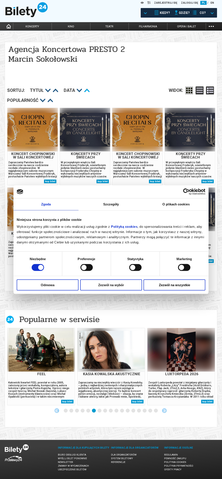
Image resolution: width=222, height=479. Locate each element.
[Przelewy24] (13, 462)
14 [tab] (139, 411)
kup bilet (50, 181)
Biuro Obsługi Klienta (72, 454)
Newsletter (65, 462)
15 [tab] (145, 411)
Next (164, 410)
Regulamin (171, 454)
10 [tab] (116, 411)
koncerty (32, 26)
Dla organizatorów (124, 454)
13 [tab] (133, 411)
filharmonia (148, 26)
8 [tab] (105, 411)
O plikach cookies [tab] (176, 204)
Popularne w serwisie (59, 319)
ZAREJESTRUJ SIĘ (165, 2)
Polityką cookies (124, 226)
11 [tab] (122, 411)
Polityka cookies (175, 462)
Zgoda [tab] (46, 204)
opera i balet (186, 26)
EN (212, 2)
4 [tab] (83, 411)
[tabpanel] (41, 366)
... (211, 26)
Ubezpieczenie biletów (72, 469)
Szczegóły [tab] (111, 204)
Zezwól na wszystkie (174, 285)
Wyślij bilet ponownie (72, 458)
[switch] (86, 267)
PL (203, 2)
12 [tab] (128, 411)
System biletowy (122, 458)
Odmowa (47, 285)
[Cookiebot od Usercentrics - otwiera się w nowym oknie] (186, 191)
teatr (109, 26)
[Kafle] (189, 90)
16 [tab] (150, 411)
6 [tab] (94, 411)
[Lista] (200, 90)
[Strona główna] (26, 16)
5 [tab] (88, 411)
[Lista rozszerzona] (210, 90)
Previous (56, 410)
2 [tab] (71, 411)
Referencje (118, 462)
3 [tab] (77, 411)
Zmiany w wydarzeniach (73, 465)
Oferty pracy (172, 469)
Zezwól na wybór (111, 285)
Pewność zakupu (175, 458)
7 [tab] (100, 411)
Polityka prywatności (178, 465)
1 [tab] (66, 411)
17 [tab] (156, 411)
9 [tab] (111, 411)
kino (71, 26)
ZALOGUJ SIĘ (189, 2)
